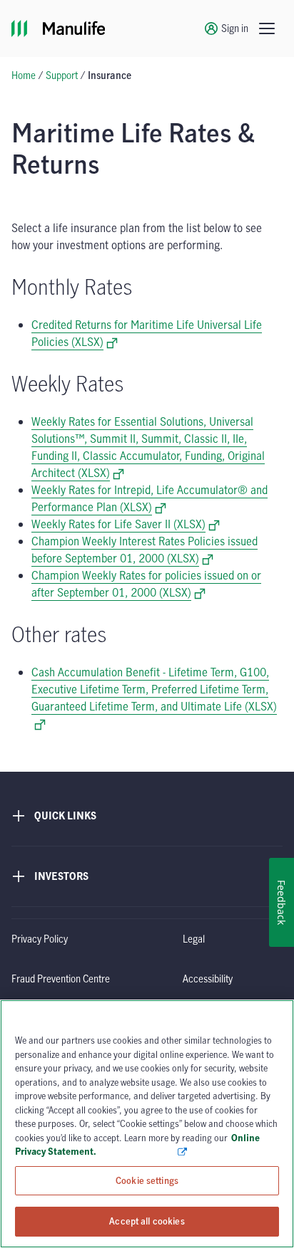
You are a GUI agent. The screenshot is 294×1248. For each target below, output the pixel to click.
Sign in (234, 28)
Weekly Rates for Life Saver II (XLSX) (125, 524)
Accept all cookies (146, 1221)
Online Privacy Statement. (137, 1144)
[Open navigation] (267, 28)
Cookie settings (147, 1180)
